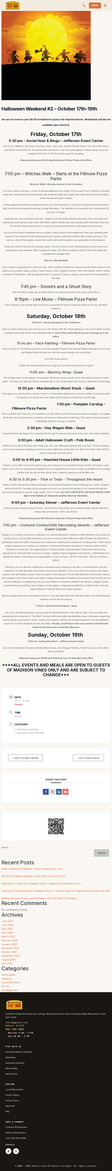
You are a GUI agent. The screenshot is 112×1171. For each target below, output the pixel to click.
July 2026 (7, 921)
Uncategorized (9, 990)
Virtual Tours (12, 1100)
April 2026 (7, 932)
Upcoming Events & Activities (30, 733)
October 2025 (9, 951)
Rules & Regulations (16, 1132)
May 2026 (7, 928)
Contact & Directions (16, 1127)
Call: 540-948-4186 (16, 1138)
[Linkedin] (59, 792)
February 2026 (9, 940)
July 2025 (6, 963)
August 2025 (8, 959)
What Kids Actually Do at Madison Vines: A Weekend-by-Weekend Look (41, 883)
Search (4, 847)
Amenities (11, 1057)
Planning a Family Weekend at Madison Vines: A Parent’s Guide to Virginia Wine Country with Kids (55, 890)
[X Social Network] (52, 792)
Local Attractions (10, 982)
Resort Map (11, 1068)
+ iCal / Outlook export (88, 757)
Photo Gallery (13, 1095)
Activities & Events (15, 1063)
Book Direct (12, 1074)
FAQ (7, 1111)
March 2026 (8, 936)
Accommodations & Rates (19, 1052)
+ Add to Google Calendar (25, 757)
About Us (10, 1106)
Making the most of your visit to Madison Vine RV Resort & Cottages (39, 898)
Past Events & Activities (28, 729)
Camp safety (8, 974)
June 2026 (7, 925)
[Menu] (105, 5)
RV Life (5, 986)
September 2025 (10, 955)
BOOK (95, 5)
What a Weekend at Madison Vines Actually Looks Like (31, 868)
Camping (6, 978)
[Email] (65, 792)
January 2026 (9, 944)
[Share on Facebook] (46, 792)
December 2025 (10, 948)
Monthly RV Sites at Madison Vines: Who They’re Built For (33, 876)
